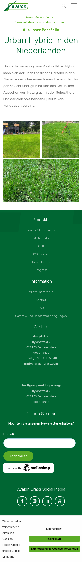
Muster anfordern (41, 292)
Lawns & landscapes (41, 230)
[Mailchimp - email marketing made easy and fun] (28, 471)
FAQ (41, 308)
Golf (41, 246)
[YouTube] (60, 501)
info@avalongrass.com (42, 363)
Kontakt (41, 300)
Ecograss (41, 270)
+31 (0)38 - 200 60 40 (42, 358)
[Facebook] (22, 501)
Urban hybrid (41, 262)
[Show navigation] (74, 5)
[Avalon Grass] (15, 5)
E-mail (9, 434)
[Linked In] (47, 501)
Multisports (41, 238)
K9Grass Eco (41, 254)
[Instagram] (35, 501)
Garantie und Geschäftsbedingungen (41, 316)
